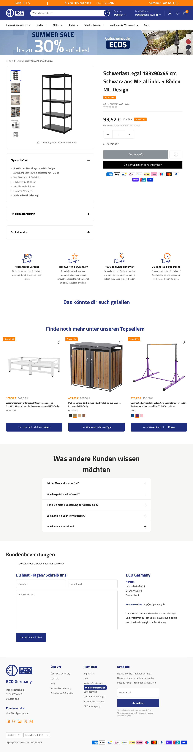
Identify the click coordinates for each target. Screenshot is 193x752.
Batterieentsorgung (94, 701)
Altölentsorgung (92, 706)
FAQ (53, 683)
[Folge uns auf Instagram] (14, 721)
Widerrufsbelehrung (94, 683)
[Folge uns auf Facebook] (8, 721)
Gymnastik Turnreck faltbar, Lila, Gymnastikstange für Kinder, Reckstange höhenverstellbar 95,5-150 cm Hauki (158, 404)
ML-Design (11, 410)
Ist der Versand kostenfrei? (63, 483)
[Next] (186, 385)
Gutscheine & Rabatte (62, 693)
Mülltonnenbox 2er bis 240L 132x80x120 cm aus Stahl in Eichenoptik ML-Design (94, 404)
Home (8, 60)
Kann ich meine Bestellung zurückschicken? (72, 505)
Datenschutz (90, 691)
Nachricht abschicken (31, 637)
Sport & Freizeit (92, 25)
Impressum (89, 673)
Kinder (71, 25)
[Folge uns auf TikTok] (25, 721)
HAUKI (133, 410)
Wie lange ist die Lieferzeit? (63, 494)
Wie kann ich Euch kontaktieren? (66, 516)
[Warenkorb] (184, 13)
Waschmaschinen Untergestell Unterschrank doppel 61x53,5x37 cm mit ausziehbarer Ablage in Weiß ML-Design (33, 404)
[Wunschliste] (177, 13)
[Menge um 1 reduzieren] (107, 134)
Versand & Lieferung (61, 688)
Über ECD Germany (60, 673)
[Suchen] (106, 13)
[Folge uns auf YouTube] (19, 721)
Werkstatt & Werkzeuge (122, 25)
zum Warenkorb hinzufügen (34, 427)
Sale (146, 25)
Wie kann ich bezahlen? (60, 526)
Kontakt (55, 678)
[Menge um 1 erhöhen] (129, 134)
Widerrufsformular (95, 687)
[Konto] (170, 13)
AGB (86, 678)
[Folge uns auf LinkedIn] (31, 721)
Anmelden (138, 703)
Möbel (56, 25)
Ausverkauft (136, 154)
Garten (40, 25)
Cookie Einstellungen (94, 696)
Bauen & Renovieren (16, 25)
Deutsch (11, 734)
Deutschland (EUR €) (34, 734)
